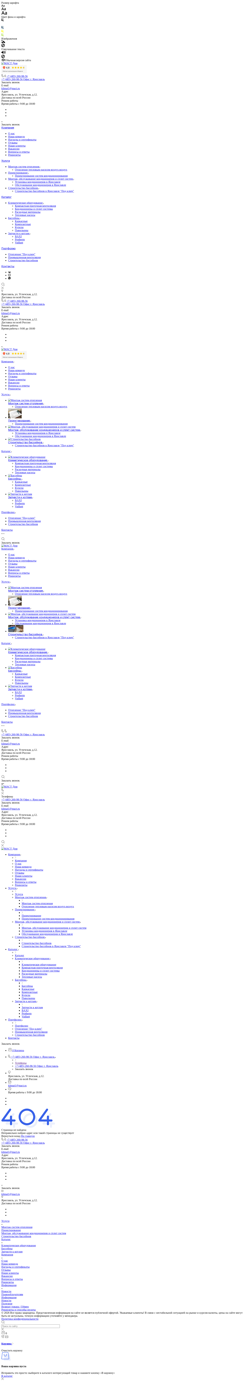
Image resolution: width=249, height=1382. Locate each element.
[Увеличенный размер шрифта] (4, 13)
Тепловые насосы (25, 215)
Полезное (6, 1303)
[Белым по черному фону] (2, 24)
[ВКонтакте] (9, 272)
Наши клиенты (17, 145)
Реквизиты (14, 154)
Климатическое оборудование (25, 202)
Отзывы (12, 142)
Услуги (5, 160)
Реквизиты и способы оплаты (18, 1309)
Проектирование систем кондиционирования (41, 175)
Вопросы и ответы (19, 151)
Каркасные (21, 221)
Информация (8, 1285)
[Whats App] (9, 278)
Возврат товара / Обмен (15, 1306)
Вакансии (13, 148)
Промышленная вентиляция (24, 257)
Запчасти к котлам (19, 233)
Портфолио (8, 248)
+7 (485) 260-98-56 (17, 76)
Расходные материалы (27, 212)
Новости (6, 1291)
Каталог (6, 197)
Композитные (23, 224)
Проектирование (18, 172)
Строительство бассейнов (23, 188)
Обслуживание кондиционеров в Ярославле (40, 185)
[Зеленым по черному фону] (2, 35)
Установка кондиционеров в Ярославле (37, 181)
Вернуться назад (10, 1136)
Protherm (20, 239)
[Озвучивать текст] (3, 53)
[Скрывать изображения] (3, 46)
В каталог (7, 1376)
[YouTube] (9, 275)
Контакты (7, 266)
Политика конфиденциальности (19, 1318)
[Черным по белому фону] (2, 20)
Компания (7, 127)
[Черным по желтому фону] (2, 31)
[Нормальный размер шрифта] (3, 9)
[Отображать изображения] (3, 42)
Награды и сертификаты (22, 139)
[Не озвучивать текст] (3, 57)
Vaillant (19, 242)
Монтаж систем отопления (24, 166)
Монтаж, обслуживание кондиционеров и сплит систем (41, 178)
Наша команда (16, 136)
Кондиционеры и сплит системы (34, 208)
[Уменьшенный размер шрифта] (3, 5)
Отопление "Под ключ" (21, 254)
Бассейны (14, 218)
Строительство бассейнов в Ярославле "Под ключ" (44, 191)
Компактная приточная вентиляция (35, 205)
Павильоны (21, 230)
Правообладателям (12, 1294)
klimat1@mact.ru (10, 88)
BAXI (18, 236)
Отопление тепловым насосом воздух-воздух (41, 169)
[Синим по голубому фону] (2, 28)
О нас (11, 133)
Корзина (6, 1343)
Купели (19, 227)
